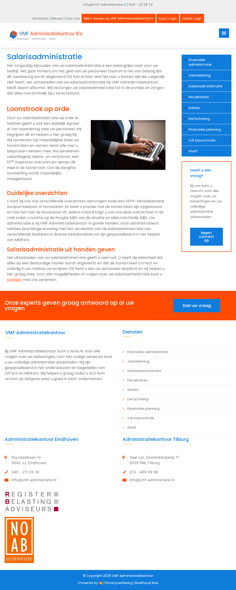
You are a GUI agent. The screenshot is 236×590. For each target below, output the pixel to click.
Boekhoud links (147, 583)
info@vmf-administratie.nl (104, 4)
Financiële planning (205, 129)
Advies (194, 107)
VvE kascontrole (202, 140)
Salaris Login (192, 18)
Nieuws (57, 18)
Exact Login (168, 18)
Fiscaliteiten (199, 96)
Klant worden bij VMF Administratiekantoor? (118, 18)
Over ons (73, 18)
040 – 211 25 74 (141, 4)
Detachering (199, 118)
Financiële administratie (200, 62)
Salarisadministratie (206, 86)
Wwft (193, 151)
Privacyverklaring (118, 583)
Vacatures (40, 18)
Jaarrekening (200, 75)
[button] (206, 237)
